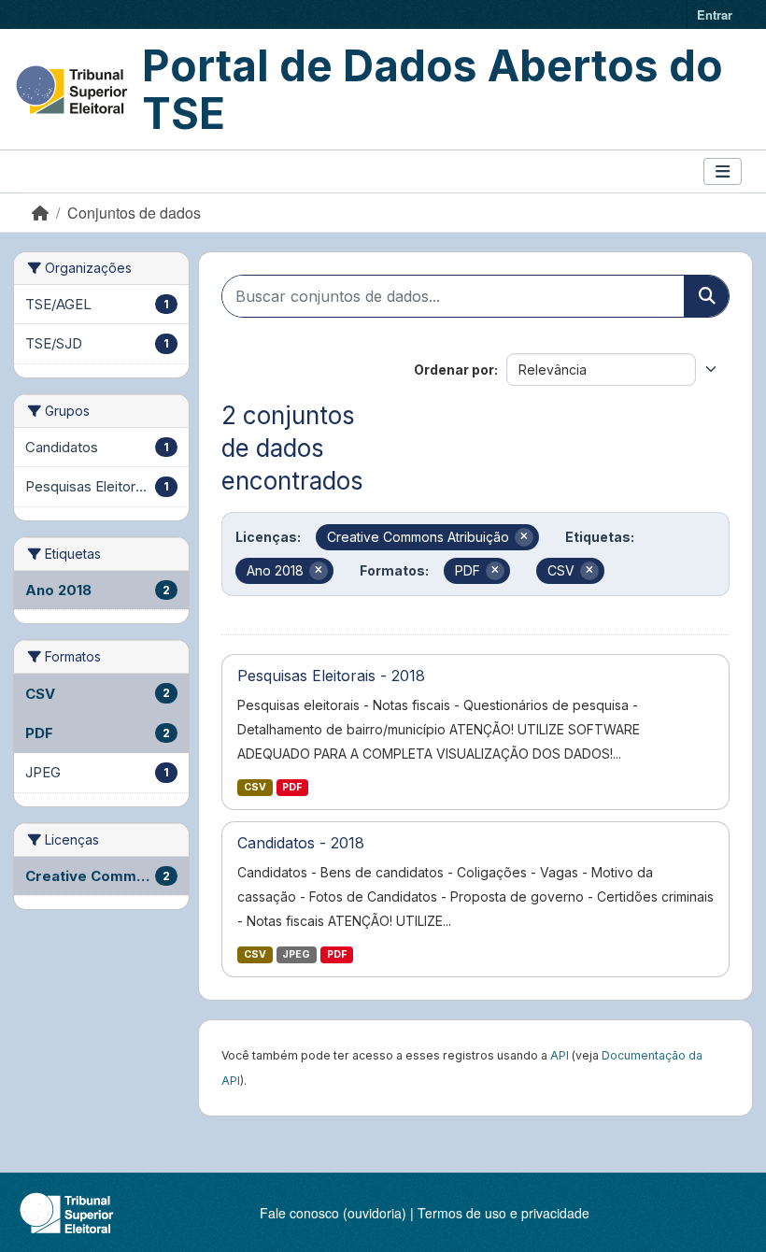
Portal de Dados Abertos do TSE (432, 89)
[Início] (40, 212)
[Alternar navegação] (722, 171)
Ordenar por (454, 369)
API (559, 1055)
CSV (255, 787)
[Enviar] (706, 296)
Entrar (714, 14)
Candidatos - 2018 (300, 842)
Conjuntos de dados (134, 212)
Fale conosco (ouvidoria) (333, 1212)
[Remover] (524, 537)
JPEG (296, 954)
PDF (292, 787)
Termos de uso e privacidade (503, 1212)
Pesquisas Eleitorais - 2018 (331, 675)
